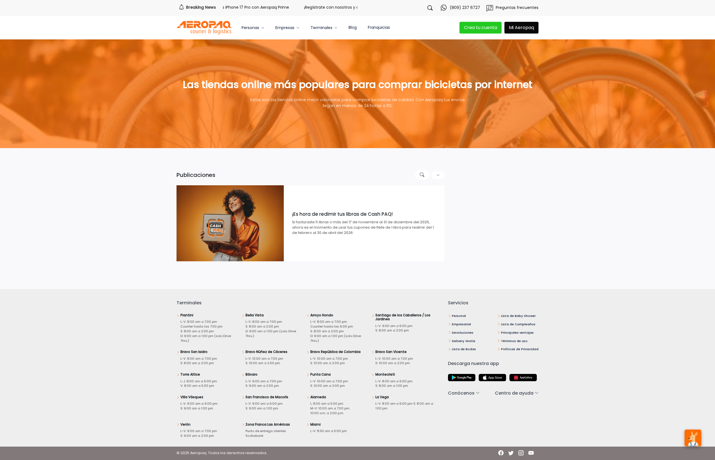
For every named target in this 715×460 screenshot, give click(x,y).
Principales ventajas (517, 332)
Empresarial (461, 324)
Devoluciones (462, 332)
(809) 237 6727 (465, 7)
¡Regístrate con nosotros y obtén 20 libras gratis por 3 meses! (341, 7)
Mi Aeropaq (521, 27)
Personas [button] (250, 27)
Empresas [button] (284, 27)
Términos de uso (514, 341)
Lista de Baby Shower (518, 316)
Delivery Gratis (463, 341)
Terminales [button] (321, 27)
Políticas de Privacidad (519, 349)
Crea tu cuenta (480, 27)
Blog (353, 27)
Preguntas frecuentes (517, 7)
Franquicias (379, 27)
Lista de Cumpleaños (518, 324)
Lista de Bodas (464, 349)
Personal (459, 316)
